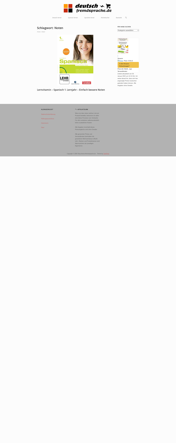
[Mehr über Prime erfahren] (120, 61)
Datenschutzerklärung (48, 114)
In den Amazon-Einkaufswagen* (124, 65)
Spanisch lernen (73, 17)
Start (42, 127)
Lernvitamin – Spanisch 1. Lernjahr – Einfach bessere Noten (71, 89)
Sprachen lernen (89, 17)
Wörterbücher (105, 17)
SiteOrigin (106, 153)
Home (38, 32)
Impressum (44, 123)
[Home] (88, 8)
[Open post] (75, 60)
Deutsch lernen (57, 17)
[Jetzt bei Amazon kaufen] (123, 54)
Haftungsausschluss (47, 118)
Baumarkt (119, 17)
